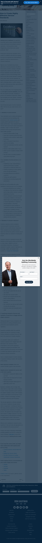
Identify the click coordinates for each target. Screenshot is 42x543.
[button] (38, 257)
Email (21, 276)
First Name (22, 272)
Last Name (32, 272)
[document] (21, 271)
